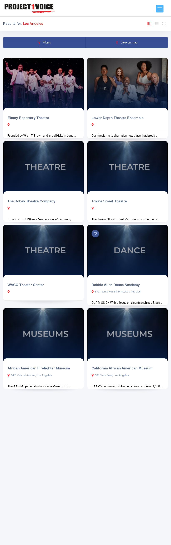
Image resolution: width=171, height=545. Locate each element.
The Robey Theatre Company (31, 201)
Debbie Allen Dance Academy (116, 285)
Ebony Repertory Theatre (28, 118)
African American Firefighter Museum (39, 368)
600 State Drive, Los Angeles (112, 375)
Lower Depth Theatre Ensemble (117, 118)
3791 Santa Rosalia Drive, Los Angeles (118, 291)
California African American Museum (122, 368)
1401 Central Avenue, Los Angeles (31, 375)
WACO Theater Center (26, 285)
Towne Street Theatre (109, 201)
